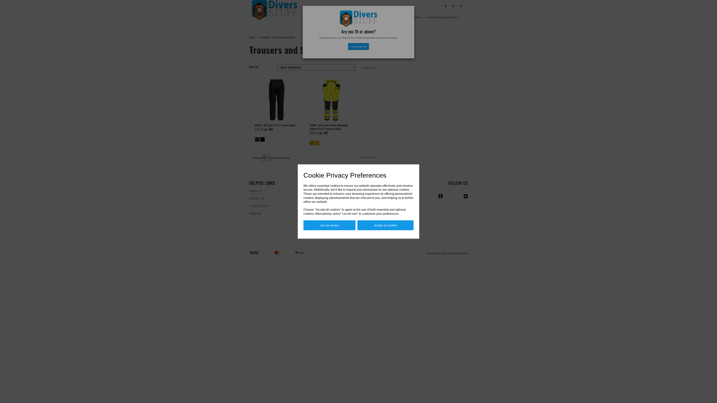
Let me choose (329, 225)
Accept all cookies (385, 225)
